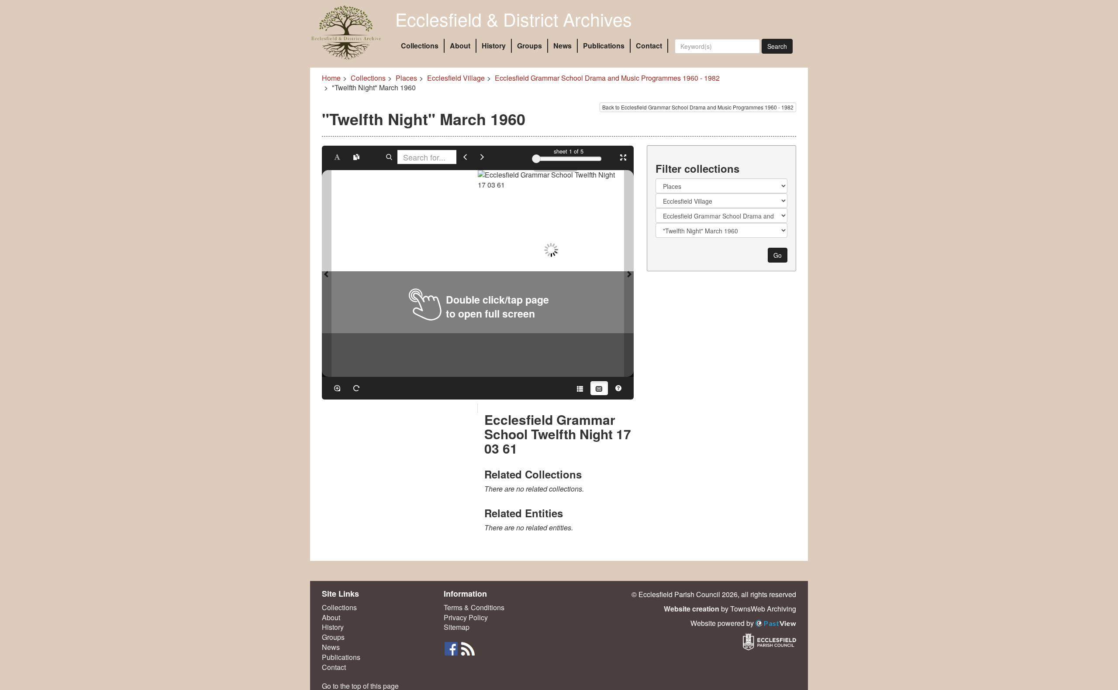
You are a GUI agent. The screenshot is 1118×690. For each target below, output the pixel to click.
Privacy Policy (466, 617)
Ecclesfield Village (456, 78)
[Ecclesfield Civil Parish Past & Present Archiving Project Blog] (467, 648)
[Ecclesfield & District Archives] (346, 32)
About (460, 46)
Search (777, 46)
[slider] (536, 158)
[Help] (618, 388)
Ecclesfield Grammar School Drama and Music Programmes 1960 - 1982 (607, 78)
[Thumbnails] (599, 388)
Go (777, 255)
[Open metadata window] (580, 388)
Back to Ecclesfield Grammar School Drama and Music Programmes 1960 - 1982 (698, 107)
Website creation (691, 609)
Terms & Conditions (474, 607)
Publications (604, 46)
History (494, 46)
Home (331, 78)
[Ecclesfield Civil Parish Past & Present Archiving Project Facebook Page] (452, 648)
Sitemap (456, 627)
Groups (529, 46)
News (562, 46)
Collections (419, 46)
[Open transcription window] (356, 157)
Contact (649, 46)
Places (406, 78)
